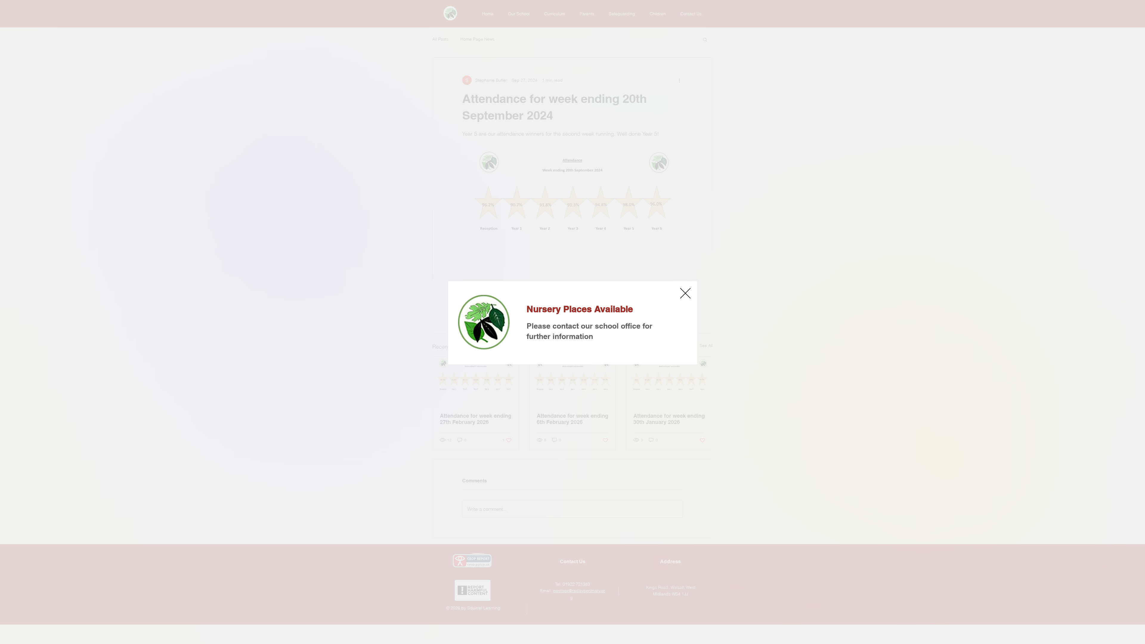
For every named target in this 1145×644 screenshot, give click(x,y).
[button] (685, 293)
